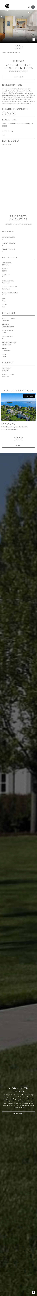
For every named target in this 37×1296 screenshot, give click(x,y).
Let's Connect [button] (18, 1113)
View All (18, 445)
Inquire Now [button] (18, 77)
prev (16, 47)
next (21, 47)
